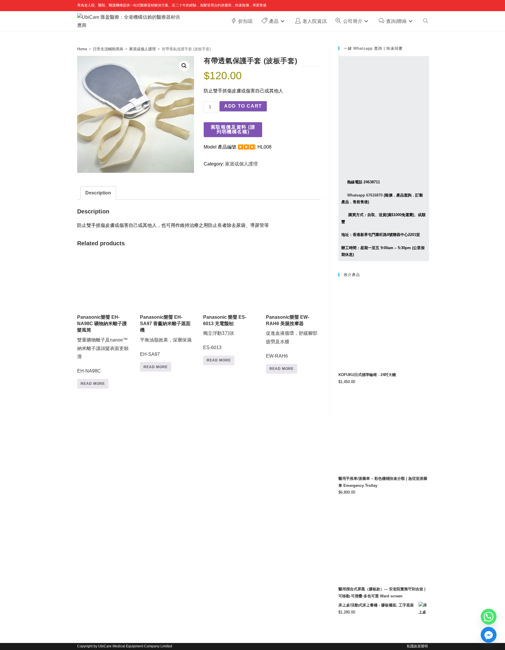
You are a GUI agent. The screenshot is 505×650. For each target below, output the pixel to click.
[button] (184, 66)
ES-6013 (224, 332)
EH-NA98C (103, 344)
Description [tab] (98, 192)
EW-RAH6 (291, 336)
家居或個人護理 (142, 49)
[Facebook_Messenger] (489, 635)
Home (82, 49)
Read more (93, 384)
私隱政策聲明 (417, 646)
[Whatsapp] (489, 617)
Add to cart (243, 106)
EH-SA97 (165, 336)
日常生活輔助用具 (108, 49)
